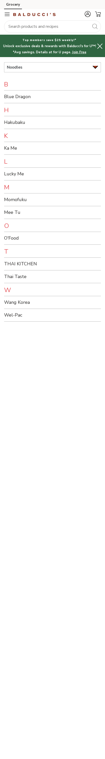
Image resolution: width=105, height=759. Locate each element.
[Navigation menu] (7, 14)
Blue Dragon (17, 97)
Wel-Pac (13, 315)
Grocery (13, 4)
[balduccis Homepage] (34, 14)
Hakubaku (14, 122)
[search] (95, 26)
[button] (88, 14)
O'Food (11, 238)
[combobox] (52, 26)
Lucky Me (14, 174)
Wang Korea (17, 302)
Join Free (79, 52)
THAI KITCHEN (20, 264)
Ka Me (10, 148)
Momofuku (15, 200)
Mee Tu (12, 212)
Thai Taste (15, 276)
